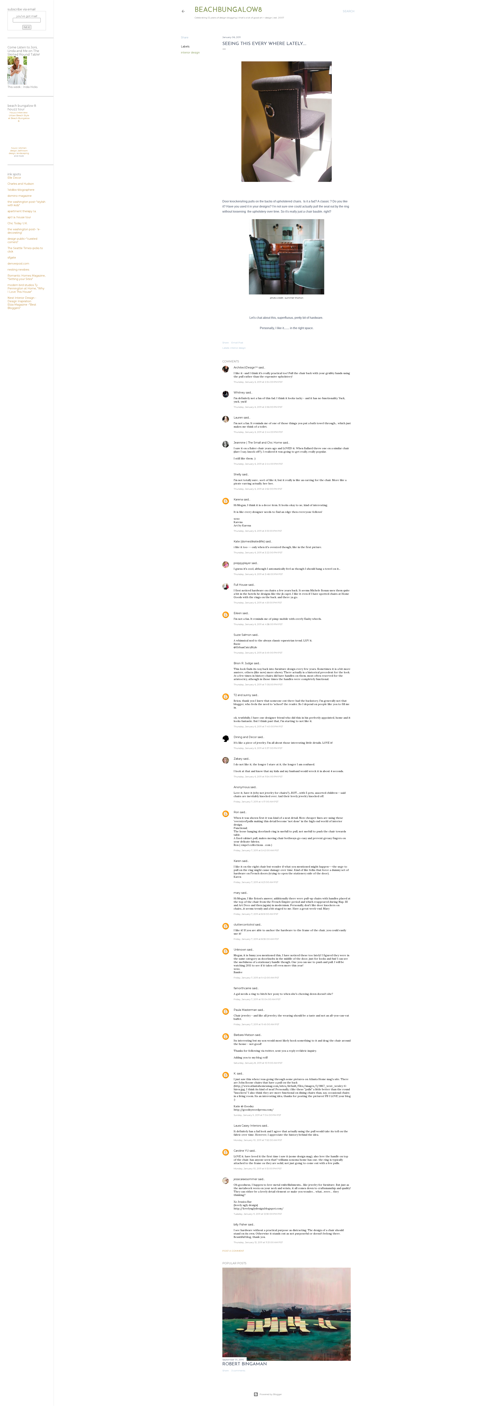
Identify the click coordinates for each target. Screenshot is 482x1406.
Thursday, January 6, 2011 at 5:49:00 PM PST (258, 652)
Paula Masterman (245, 1010)
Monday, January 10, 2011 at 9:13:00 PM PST (258, 1168)
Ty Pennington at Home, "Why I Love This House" (26, 288)
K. (235, 1073)
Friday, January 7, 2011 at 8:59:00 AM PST (256, 939)
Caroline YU (241, 1150)
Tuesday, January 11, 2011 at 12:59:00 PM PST (258, 1213)
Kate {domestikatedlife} (249, 541)
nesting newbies (18, 269)
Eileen (238, 613)
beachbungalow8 (228, 10)
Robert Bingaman (244, 1364)
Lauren (238, 417)
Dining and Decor (245, 737)
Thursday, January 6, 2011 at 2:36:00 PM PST (258, 407)
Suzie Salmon (243, 635)
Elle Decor (14, 177)
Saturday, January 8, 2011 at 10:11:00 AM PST (258, 1062)
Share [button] (184, 37)
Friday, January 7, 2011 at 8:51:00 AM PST (256, 914)
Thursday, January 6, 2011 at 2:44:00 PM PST (258, 432)
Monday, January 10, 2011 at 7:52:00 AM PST (258, 1140)
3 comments (238, 1370)
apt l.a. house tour (19, 217)
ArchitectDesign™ (246, 367)
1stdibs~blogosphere (21, 189)
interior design (190, 52)
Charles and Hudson (21, 183)
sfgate (12, 257)
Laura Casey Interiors (247, 1125)
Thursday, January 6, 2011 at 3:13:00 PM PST (258, 530)
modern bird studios (21, 285)
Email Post (237, 342)
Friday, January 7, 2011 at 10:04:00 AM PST (257, 999)
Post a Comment (233, 1250)
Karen (237, 861)
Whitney (239, 392)
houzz (14, 148)
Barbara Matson (244, 1035)
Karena (238, 499)
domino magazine (20, 195)
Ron (236, 812)
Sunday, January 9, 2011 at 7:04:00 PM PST (257, 1115)
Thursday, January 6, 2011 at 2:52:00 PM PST (258, 488)
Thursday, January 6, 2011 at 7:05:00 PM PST (258, 684)
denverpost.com (18, 263)
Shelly (237, 474)
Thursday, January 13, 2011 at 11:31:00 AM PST (258, 1242)
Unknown (240, 949)
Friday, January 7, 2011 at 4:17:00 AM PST (256, 801)
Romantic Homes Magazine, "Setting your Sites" (26, 277)
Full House (241, 584)
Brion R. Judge (243, 663)
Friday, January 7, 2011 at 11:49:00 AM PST (256, 1024)
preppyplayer (242, 563)
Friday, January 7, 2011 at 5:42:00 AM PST (256, 850)
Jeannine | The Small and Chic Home (258, 442)
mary (237, 892)
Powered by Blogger (271, 1394)
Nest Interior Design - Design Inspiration (22, 299)
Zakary (238, 758)
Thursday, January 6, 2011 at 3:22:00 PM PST (258, 552)
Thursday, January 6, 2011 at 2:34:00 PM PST (258, 381)
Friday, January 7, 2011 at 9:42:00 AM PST (256, 977)
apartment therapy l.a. (22, 211)
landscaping (23, 153)
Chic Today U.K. (17, 223)
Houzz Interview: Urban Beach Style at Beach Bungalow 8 (19, 116)
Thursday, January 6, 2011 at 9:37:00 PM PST (258, 748)
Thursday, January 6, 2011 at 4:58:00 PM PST (258, 624)
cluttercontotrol (244, 924)
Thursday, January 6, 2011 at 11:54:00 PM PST (258, 776)
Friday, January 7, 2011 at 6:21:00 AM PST (256, 882)
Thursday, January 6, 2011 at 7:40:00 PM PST (258, 726)
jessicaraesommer (245, 1179)
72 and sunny (242, 695)
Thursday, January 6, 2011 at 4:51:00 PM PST (258, 602)
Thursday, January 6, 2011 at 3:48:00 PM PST (258, 574)
